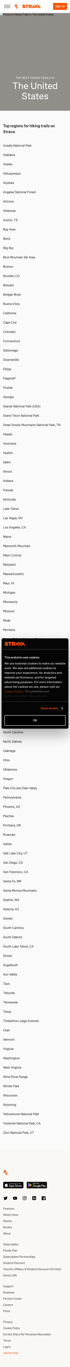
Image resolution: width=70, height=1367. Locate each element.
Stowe (7, 956)
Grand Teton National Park (21, 416)
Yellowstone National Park (21, 1114)
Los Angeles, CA (14, 527)
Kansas (8, 490)
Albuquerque (12, 174)
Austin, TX (10, 220)
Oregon (8, 779)
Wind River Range (15, 1077)
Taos (6, 984)
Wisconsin (10, 1095)
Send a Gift (10, 1275)
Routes (7, 1227)
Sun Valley (10, 974)
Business (8, 1292)
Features (8, 1209)
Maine (7, 537)
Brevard (8, 285)
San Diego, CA (13, 863)
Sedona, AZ (11, 909)
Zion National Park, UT (18, 1133)
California (9, 313)
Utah (6, 1030)
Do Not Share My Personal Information (27, 1334)
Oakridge (9, 751)
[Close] (7, 6)
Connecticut (11, 341)
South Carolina (13, 928)
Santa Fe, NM (12, 881)
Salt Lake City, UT (15, 853)
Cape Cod (10, 323)
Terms (7, 1341)
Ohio (6, 760)
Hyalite (8, 453)
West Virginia (12, 1068)
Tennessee (10, 1002)
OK (35, 720)
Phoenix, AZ (11, 807)
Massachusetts (13, 574)
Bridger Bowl (12, 295)
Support (8, 1286)
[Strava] (27, 6)
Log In (7, 1347)
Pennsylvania (12, 797)
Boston (8, 267)
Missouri (9, 611)
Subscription (11, 1244)
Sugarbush (10, 965)
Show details (49, 708)
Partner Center (12, 1299)
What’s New (10, 1215)
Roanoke (9, 835)
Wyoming (9, 1105)
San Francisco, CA (15, 872)
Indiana (8, 481)
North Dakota (12, 742)
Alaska (7, 164)
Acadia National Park (17, 146)
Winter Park (11, 1086)
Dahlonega (10, 350)
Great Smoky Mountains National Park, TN (31, 425)
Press (6, 1311)
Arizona (8, 201)
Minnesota (10, 602)
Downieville (11, 360)
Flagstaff (9, 378)
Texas (7, 1012)
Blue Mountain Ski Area (19, 257)
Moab (6, 621)
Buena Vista (11, 304)
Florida (7, 388)
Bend (6, 239)
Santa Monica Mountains (20, 891)
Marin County (12, 555)
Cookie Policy (11, 1328)
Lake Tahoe (11, 509)
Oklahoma (10, 770)
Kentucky (9, 499)
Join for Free (10, 1353)
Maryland (9, 565)
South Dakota (12, 937)
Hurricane (9, 444)
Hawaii (7, 434)
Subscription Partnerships (19, 1257)
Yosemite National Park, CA (22, 1123)
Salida (7, 844)
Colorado (9, 332)
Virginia (8, 1049)
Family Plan (10, 1251)
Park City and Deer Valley (20, 788)
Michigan (9, 593)
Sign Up (60, 6)
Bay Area (9, 229)
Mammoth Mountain (16, 546)
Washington (11, 1058)
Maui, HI (8, 583)
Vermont (9, 1040)
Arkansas (9, 211)
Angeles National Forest (19, 192)
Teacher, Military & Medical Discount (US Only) (32, 1269)
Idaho (7, 462)
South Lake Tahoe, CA (18, 946)
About (7, 1233)
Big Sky (8, 248)
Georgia (8, 397)
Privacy (8, 1322)
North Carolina (13, 732)
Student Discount (14, 1263)
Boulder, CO (11, 276)
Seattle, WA (11, 900)
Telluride (9, 993)
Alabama (9, 155)
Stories (7, 1221)
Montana (9, 630)
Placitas (8, 816)
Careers (8, 1305)
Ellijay (7, 369)
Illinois (7, 472)
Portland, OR (12, 825)
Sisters (8, 919)
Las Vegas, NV (13, 518)
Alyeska (8, 183)
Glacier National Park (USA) (21, 406)
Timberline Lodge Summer (21, 1021)
